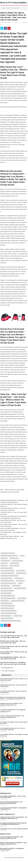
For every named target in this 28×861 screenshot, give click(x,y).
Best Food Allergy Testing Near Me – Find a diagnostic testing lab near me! (11, 802)
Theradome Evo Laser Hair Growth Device (10, 620)
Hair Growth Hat (20, 580)
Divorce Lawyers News (6, 22)
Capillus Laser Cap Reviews (7, 570)
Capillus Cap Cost (14, 558)
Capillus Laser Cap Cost (6, 568)
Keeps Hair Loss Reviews (20, 588)
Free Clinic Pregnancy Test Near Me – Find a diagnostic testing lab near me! (11, 837)
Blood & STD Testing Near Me (13, 2)
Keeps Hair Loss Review (6, 588)
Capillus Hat (4, 565)
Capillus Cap (4, 558)
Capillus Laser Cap (14, 565)
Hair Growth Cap (19, 578)
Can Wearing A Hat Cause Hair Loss (9, 555)
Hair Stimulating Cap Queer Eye (8, 583)
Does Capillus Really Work (7, 573)
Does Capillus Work (21, 573)
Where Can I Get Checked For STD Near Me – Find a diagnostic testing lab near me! (13, 843)
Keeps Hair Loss (16, 585)
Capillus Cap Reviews (17, 560)
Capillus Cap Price (5, 560)
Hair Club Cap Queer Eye (6, 578)
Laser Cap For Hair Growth (17, 600)
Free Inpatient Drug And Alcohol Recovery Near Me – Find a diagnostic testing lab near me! (13, 823)
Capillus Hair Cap (14, 563)
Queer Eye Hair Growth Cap (7, 608)
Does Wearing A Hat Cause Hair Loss (9, 575)
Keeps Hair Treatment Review (7, 595)
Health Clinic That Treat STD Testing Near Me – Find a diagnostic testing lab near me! (13, 818)
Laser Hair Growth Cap (6, 603)
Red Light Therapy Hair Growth (8, 613)
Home (3, 8)
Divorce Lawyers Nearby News (16, 857)
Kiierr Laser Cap (4, 600)
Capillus (22, 555)
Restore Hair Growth (6, 615)
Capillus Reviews (20, 570)
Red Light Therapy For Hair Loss (8, 610)
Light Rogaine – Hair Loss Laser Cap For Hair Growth (13, 828)
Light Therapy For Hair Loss (7, 605)
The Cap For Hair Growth (7, 618)
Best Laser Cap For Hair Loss (7, 553)
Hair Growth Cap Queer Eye (7, 580)
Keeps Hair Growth (5, 585)
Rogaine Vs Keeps (18, 615)
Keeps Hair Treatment (6, 593)
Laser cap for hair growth (12, 8)
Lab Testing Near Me (7, 668)
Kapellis (20, 583)
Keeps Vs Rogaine (22, 598)
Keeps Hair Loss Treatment (7, 590)
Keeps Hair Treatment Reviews (8, 598)
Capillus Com (4, 563)
